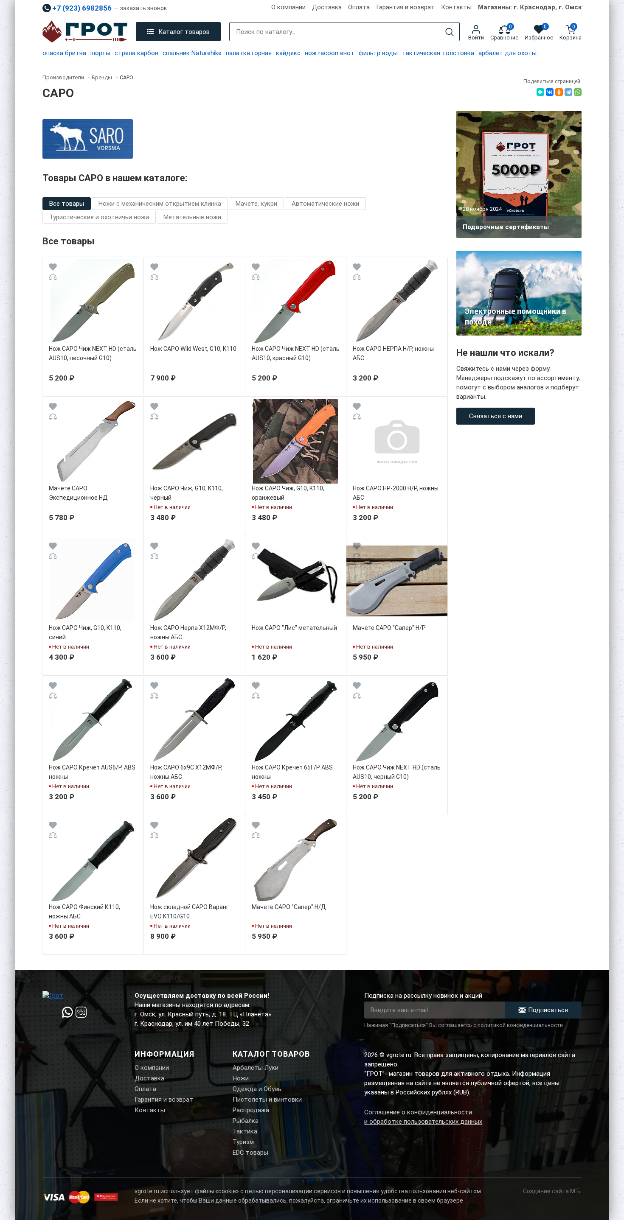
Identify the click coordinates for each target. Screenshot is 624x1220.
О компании (288, 7)
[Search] (449, 32)
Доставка (327, 7)
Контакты (456, 7)
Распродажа (251, 1110)
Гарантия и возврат (405, 7)
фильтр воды (378, 53)
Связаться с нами (495, 416)
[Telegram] (568, 92)
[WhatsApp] (578, 92)
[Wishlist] (53, 268)
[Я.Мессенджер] (540, 92)
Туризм (243, 1142)
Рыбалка (246, 1121)
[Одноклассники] (559, 92)
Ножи (241, 1078)
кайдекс (288, 53)
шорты (100, 53)
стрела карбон (136, 53)
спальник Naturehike (192, 53)
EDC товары (250, 1152)
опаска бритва (64, 53)
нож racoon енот (329, 53)
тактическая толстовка (438, 53)
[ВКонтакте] (550, 92)
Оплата (359, 7)
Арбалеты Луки (255, 1068)
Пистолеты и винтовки (267, 1099)
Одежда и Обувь (257, 1089)
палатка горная (249, 53)
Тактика (245, 1131)
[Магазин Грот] (84, 32)
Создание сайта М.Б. (552, 1191)
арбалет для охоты (507, 53)
